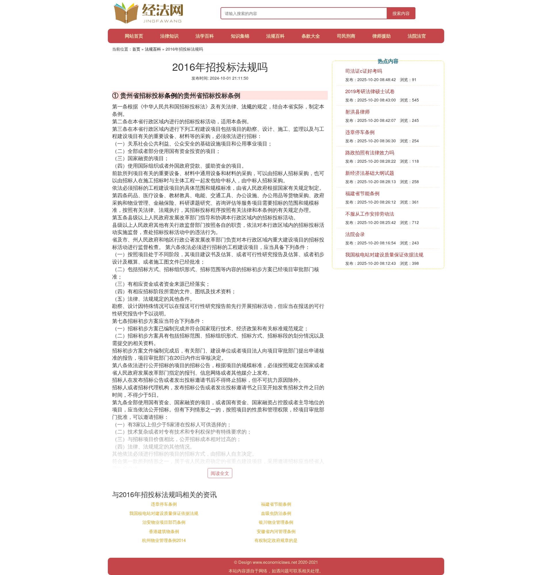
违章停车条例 (164, 504)
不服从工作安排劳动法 (369, 213)
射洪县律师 (357, 111)
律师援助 (381, 35)
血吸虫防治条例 (276, 513)
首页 (136, 49)
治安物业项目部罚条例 (163, 522)
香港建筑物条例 (164, 531)
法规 (246, 106)
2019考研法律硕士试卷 (370, 91)
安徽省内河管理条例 (276, 531)
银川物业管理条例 (276, 522)
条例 (170, 95)
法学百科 (204, 35)
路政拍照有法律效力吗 (369, 152)
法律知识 (169, 35)
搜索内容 (401, 13)
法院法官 (417, 35)
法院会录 (355, 233)
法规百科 (275, 35)
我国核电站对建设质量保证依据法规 (163, 513)
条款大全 (311, 35)
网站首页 (134, 35)
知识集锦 (240, 35)
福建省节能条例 (276, 504)
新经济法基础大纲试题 (369, 172)
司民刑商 (346, 35)
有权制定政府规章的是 (276, 540)
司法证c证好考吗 (363, 70)
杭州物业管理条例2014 (164, 540)
